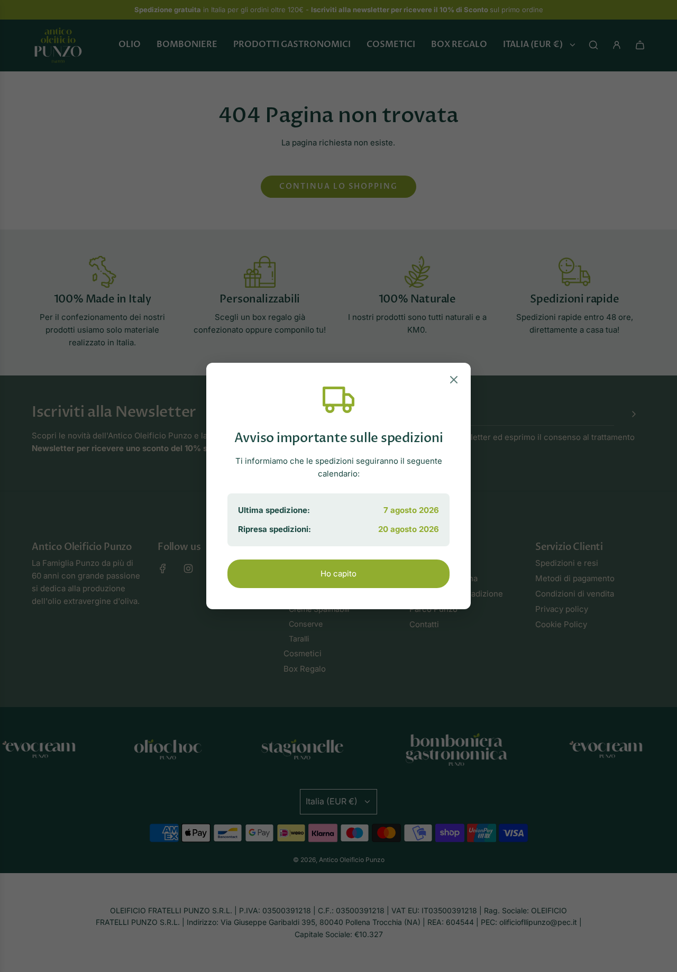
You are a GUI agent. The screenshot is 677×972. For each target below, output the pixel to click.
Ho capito (338, 573)
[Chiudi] (454, 381)
